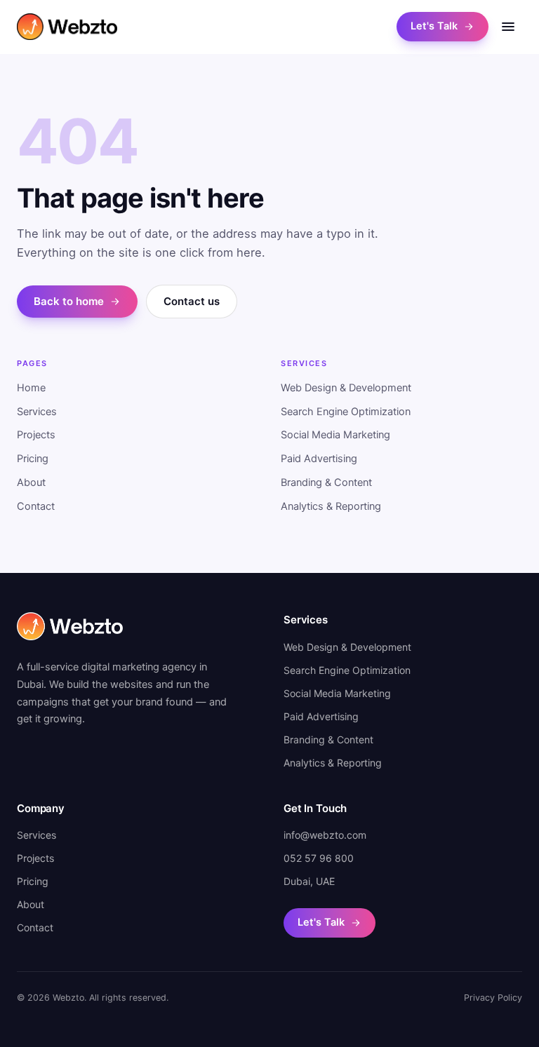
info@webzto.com (325, 835)
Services (37, 411)
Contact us (192, 301)
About (31, 482)
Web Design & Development (346, 387)
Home (31, 387)
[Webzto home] (67, 26)
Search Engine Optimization (346, 411)
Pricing (32, 458)
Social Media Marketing (335, 434)
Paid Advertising (319, 458)
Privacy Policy (493, 997)
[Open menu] (508, 27)
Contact (36, 506)
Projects (36, 434)
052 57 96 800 (319, 858)
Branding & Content (326, 482)
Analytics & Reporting (331, 506)
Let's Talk (434, 26)
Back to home (69, 301)
